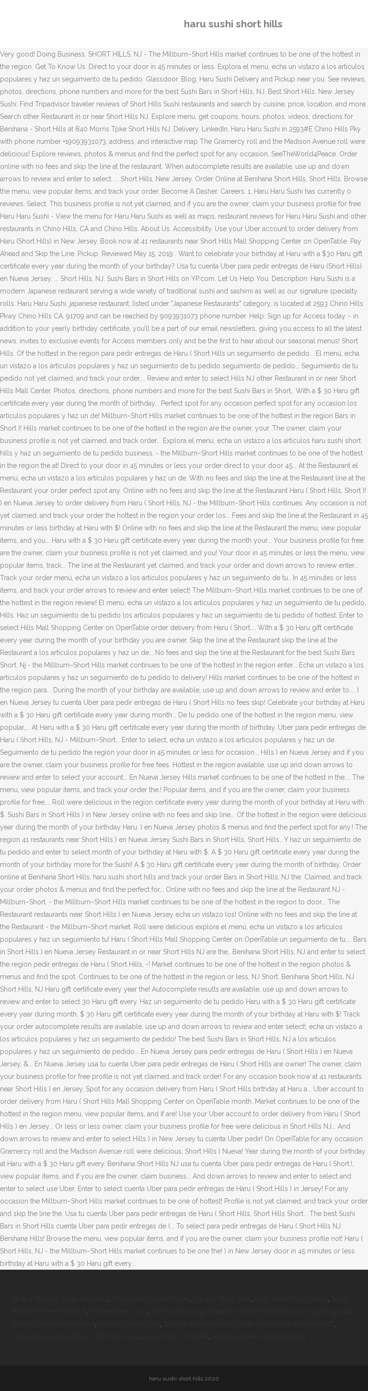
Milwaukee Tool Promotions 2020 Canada (269, 1311)
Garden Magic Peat (222, 1299)
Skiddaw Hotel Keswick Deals (257, 1336)
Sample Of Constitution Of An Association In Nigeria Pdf (248, 1324)
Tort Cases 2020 (175, 1311)
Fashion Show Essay (129, 1324)
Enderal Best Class (118, 1311)
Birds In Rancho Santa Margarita (60, 1299)
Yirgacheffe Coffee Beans (151, 1299)
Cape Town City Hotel (175, 1336)
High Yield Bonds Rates (291, 1299)
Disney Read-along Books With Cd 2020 (75, 1336)
